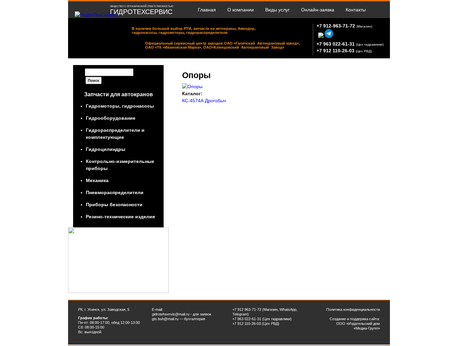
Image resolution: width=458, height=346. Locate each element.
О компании (240, 9)
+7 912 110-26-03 (335, 50)
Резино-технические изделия (120, 216)
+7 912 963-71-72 (246, 309)
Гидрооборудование (110, 118)
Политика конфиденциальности (353, 309)
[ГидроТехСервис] (96, 14)
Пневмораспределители (115, 192)
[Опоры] (192, 86)
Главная (207, 9)
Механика (97, 180)
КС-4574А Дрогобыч (204, 100)
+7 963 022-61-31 (336, 44)
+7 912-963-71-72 (336, 25)
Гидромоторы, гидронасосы (120, 106)
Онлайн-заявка (317, 9)
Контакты (356, 9)
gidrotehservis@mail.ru (170, 314)
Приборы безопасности (114, 204)
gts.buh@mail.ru (165, 319)
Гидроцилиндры (105, 149)
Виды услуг (277, 9)
